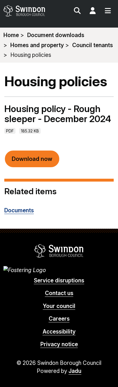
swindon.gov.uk (30, 11)
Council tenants (92, 45)
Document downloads (55, 35)
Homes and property (37, 45)
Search (77, 11)
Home (11, 35)
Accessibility (59, 331)
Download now (32, 158)
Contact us (59, 293)
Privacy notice (59, 344)
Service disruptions (59, 280)
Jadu (74, 371)
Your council (59, 306)
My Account (92, 11)
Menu (108, 11)
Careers (59, 318)
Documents (19, 210)
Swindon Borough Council (59, 250)
